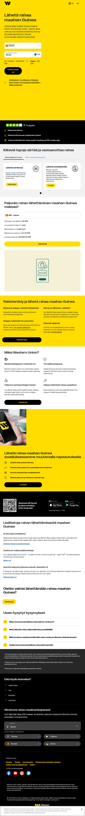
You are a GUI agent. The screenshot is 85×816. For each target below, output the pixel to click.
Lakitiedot (12, 700)
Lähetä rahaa (12, 184)
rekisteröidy (22, 173)
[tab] (13, 157)
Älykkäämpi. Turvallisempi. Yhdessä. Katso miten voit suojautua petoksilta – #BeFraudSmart (25, 82)
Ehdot (32, 765)
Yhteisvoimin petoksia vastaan (48, 762)
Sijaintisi (12, 723)
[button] (71, 3)
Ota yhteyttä (28, 762)
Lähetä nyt (42, 244)
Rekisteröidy (22, 340)
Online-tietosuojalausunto (16, 765)
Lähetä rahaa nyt (13, 71)
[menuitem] (7, 3)
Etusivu (9, 762)
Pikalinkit (11, 695)
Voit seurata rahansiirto (21, 327)
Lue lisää (50, 185)
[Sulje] (81, 809)
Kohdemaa (11, 44)
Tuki (9, 690)
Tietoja (17, 762)
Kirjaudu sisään (11, 173)
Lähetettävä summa (11, 53)
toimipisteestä (56, 332)
